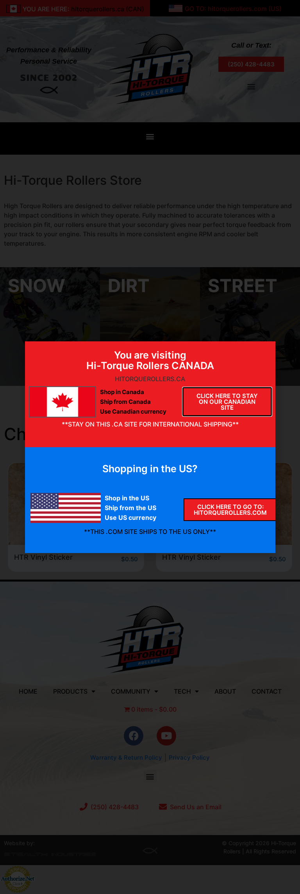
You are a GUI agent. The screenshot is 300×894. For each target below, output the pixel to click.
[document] (150, 447)
